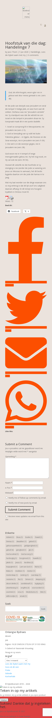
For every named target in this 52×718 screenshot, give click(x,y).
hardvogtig (11, 558)
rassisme (10, 579)
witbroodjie (11, 596)
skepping (40, 579)
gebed (32, 541)
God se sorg (27, 554)
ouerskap (36, 575)
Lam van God (26, 567)
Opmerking (10, 456)
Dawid (38, 537)
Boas (20, 537)
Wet (42, 592)
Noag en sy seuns (13, 652)
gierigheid (21, 550)
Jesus (18, 562)
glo (31, 550)
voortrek (10, 592)
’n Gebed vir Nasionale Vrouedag (19, 648)
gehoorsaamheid (14, 546)
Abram (8, 636)
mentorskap (12, 575)
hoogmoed (24, 558)
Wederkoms (32, 592)
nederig (24, 575)
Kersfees (28, 562)
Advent (10, 537)
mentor (31, 571)
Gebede (8, 673)
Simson (29, 579)
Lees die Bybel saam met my (17, 664)
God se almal (12, 554)
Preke (7, 670)
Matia (9, 571)
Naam (8, 482)
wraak (23, 596)
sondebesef (26, 583)
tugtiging (39, 583)
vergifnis (25, 588)
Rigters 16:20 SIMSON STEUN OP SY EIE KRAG (25, 644)
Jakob (9, 562)
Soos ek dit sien (12, 667)
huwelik (37, 558)
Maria (38, 567)
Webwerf (9, 492)
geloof (9, 550)
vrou (20, 592)
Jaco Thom (12, 52)
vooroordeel (38, 588)
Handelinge (35, 52)
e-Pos (8, 487)
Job (6, 640)
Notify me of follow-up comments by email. (27, 498)
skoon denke (12, 583)
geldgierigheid (30, 546)
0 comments (33, 55)
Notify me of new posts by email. (22, 503)
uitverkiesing (12, 588)
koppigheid (11, 567)
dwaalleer (21, 541)
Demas (10, 541)
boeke (28, 537)
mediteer (20, 571)
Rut (20, 579)
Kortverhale (10, 676)
